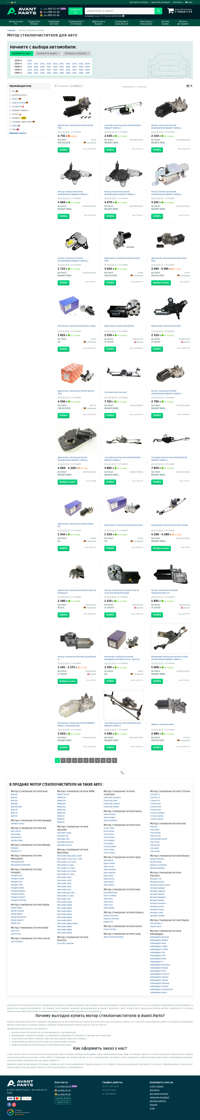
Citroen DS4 (155, 806)
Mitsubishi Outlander (21, 865)
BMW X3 (60, 816)
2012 (42, 63)
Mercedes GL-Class (66, 868)
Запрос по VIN (62, 1102)
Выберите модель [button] (76, 53)
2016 (68, 63)
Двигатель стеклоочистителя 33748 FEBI (75, 126)
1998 (81, 70)
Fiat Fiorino (155, 836)
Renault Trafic (156, 912)
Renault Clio (155, 879)
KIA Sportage (17, 840)
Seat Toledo (109, 908)
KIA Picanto (16, 837)
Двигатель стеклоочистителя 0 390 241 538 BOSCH (77, 591)
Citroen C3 (155, 797)
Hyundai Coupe (64, 833)
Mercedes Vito (64, 899)
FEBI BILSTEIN (19, 103)
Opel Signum (110, 872)
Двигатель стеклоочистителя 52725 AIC (123, 525)
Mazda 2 (15, 848)
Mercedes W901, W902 (67, 923)
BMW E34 (61, 797)
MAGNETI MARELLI (20, 110)
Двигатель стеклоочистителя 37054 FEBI (122, 259)
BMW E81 (61, 810)
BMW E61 (61, 806)
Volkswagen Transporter (161, 989)
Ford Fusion (109, 837)
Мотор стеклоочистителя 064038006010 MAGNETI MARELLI (119, 193)
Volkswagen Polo (158, 971)
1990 (29, 70)
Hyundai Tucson (64, 845)
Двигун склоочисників (162, 724)
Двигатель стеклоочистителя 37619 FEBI (169, 259)
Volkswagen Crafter (159, 949)
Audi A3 (14, 797)
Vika (14, 129)
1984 (55, 73)
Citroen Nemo (156, 819)
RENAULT (18, 118)
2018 (81, 63)
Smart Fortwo (110, 929)
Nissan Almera (157, 859)
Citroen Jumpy (157, 816)
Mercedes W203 (64, 911)
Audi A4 (14, 800)
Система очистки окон (115, 392)
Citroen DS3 (155, 803)
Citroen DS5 (155, 810)
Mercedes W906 (64, 932)
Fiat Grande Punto (158, 839)
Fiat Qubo (154, 848)
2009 (87, 66)
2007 (74, 66)
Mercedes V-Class (65, 896)
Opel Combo (109, 863)
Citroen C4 (155, 800)
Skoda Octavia (17, 911)
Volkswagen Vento (158, 992)
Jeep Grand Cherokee (113, 937)
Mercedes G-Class (65, 865)
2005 (61, 66)
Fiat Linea (154, 842)
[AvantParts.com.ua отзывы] (18, 1112)
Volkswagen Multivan (160, 965)
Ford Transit (109, 852)
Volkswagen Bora (158, 943)
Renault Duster (157, 882)
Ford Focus (109, 834)
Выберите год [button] (21, 53)
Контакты (178, 2)
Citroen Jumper (157, 813)
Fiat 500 (153, 826)
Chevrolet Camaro (112, 797)
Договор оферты (158, 1101)
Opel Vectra (109, 879)
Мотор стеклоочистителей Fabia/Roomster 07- (164, 591)
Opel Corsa (109, 866)
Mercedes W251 (64, 920)
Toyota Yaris (155, 926)
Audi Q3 (14, 810)
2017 (74, 63)
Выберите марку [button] (47, 53)
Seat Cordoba (110, 895)
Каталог (154, 1104)
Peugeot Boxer (18, 894)
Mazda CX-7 (16, 851)
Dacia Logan (109, 817)
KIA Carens (16, 831)
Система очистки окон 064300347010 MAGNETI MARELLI (122, 724)
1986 (68, 73)
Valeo (15, 125)
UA (14, 2)
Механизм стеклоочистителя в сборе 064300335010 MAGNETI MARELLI (169, 658)
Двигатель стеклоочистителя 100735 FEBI (76, 392)
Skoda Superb (17, 920)
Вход (189, 2)
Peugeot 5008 (17, 888)
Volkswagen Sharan (159, 977)
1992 (42, 70)
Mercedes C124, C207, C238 (69, 859)
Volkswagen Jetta (158, 958)
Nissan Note (155, 862)
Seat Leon (108, 905)
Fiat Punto (155, 845)
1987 (74, 73)
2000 (29, 66)
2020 (29, 60)
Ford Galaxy (109, 840)
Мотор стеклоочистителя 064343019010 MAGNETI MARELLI (166, 193)
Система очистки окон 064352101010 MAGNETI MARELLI (169, 458)
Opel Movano (110, 869)
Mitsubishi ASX (17, 862)
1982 (42, 73)
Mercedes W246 (64, 917)
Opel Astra (108, 860)
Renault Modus (157, 900)
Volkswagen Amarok (159, 937)
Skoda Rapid (16, 914)
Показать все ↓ (17, 133)
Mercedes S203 (64, 883)
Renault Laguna (157, 891)
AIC (14, 91)
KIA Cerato (15, 834)
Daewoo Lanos (17, 823)
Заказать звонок (63, 1098)
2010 (29, 63)
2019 (87, 63)
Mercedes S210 (64, 886)
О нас (152, 1108)
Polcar (15, 114)
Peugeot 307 (17, 881)
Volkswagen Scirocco (160, 974)
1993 (49, 70)
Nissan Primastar (158, 865)
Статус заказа (156, 1086)
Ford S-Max (109, 849)
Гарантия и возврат (160, 2)
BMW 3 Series (63, 794)
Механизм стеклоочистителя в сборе (169, 525)
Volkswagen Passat (159, 968)
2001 (36, 66)
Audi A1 (14, 794)
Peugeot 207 (17, 875)
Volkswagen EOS (157, 952)
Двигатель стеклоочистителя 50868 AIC (75, 525)
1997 (74, 70)
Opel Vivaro (109, 882)
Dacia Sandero (110, 820)
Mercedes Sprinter (66, 892)
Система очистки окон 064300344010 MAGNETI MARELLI (122, 458)
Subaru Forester (111, 915)
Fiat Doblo (154, 829)
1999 (87, 70)
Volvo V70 (15, 931)
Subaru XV (108, 921)
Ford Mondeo (110, 846)
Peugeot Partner (19, 900)
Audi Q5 (14, 813)
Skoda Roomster (18, 917)
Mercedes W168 (64, 905)
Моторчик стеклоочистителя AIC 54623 (77, 326)
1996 (68, 70)
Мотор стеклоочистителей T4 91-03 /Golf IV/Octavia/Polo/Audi (121, 591)
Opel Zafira (109, 885)
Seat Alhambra (110, 892)
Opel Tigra (108, 875)
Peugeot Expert (18, 897)
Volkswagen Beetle (159, 940)
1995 (61, 70)
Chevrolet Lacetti (112, 803)
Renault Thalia (157, 909)
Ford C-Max (109, 828)
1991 (36, 70)
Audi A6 (14, 803)
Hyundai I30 (62, 836)
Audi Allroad (16, 806)
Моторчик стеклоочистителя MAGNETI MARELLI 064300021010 (76, 724)
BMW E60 (61, 803)
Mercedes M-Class (66, 874)
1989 (87, 73)
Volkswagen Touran (159, 986)
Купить (63, 150)
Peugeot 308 (17, 885)
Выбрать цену (161, 282)
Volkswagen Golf (157, 955)
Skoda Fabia (16, 908)
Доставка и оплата (139, 2)
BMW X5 (60, 819)
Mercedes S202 (64, 880)
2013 (49, 63)
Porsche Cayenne (65, 943)
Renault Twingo (157, 915)
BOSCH (15, 99)
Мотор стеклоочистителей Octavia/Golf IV (77, 658)
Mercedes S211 (64, 889)
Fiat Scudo (155, 851)
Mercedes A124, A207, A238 (69, 856)
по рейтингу (76, 86)
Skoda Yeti (15, 923)
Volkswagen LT (157, 961)
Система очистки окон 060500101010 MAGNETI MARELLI (122, 126)
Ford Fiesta (109, 831)
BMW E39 (61, 800)
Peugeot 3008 (17, 878)
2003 (49, 66)
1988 (81, 73)
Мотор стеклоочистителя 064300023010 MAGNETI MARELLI (166, 126)
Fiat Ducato (155, 833)
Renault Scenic (157, 906)
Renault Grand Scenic (160, 885)
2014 (55, 63)
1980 (29, 73)
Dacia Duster (110, 814)
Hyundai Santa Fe (65, 842)
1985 (61, 73)
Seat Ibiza (108, 902)
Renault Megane (158, 897)
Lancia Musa (17, 941)
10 (109, 760)
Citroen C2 (155, 794)
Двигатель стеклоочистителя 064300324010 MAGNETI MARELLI (73, 458)
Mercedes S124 (64, 877)
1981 (36, 73)
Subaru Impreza (111, 918)
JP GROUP (17, 106)
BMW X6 (61, 822)
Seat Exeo (108, 898)
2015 (61, 63)
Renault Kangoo (157, 888)
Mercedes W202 (64, 908)
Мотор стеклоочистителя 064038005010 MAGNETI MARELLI (73, 193)
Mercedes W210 (64, 914)
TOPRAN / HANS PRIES (22, 122)
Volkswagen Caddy (158, 946)
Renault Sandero (158, 903)
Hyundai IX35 (63, 839)
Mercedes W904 (64, 929)
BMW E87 (61, 813)
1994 (55, 70)
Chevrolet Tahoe (111, 806)
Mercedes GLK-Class (66, 871)
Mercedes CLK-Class (66, 862)
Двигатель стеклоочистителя (119, 326)
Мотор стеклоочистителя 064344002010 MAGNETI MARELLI (73, 259)
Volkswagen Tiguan (159, 980)
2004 (55, 66)
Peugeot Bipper (18, 891)
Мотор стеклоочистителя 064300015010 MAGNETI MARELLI (166, 392)
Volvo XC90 (16, 934)
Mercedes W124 (64, 902)
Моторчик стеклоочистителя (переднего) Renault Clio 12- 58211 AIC (122, 658)
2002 (42, 66)
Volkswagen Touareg (159, 983)
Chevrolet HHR (110, 800)
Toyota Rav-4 (156, 923)
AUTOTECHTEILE (19, 95)
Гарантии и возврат (159, 1097)
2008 (81, 66)
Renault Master (157, 894)
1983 (49, 73)
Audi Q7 (14, 816)
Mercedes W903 (64, 926)
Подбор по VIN (75, 11)
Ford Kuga (108, 843)
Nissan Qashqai (157, 868)
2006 (68, 66)
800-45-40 (51, 8)
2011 (36, 63)
